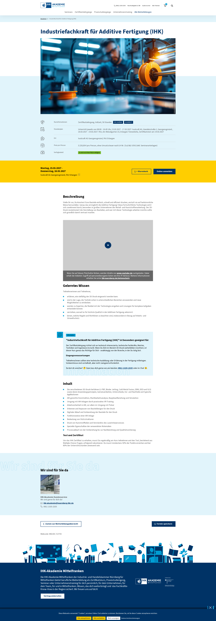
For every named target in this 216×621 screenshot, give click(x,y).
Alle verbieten (99, 618)
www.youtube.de (124, 273)
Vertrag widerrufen (52, 596)
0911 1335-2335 (125, 368)
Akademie (43, 19)
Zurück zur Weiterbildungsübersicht (61, 523)
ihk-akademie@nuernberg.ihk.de (59, 503)
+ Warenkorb (142, 171)
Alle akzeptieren (84, 618)
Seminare (68, 12)
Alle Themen (156, 6)
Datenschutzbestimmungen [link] (130, 618)
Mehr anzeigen (113, 618)
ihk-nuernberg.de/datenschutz (116, 278)
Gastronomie (146, 6)
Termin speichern (164, 523)
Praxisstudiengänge (102, 12)
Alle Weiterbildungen (143, 12)
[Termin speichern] (79, 175)
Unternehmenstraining (122, 12)
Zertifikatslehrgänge (83, 12)
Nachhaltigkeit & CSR (134, 6)
